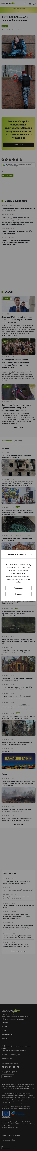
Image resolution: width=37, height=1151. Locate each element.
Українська (18, 588)
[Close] (31, 554)
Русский (18, 594)
